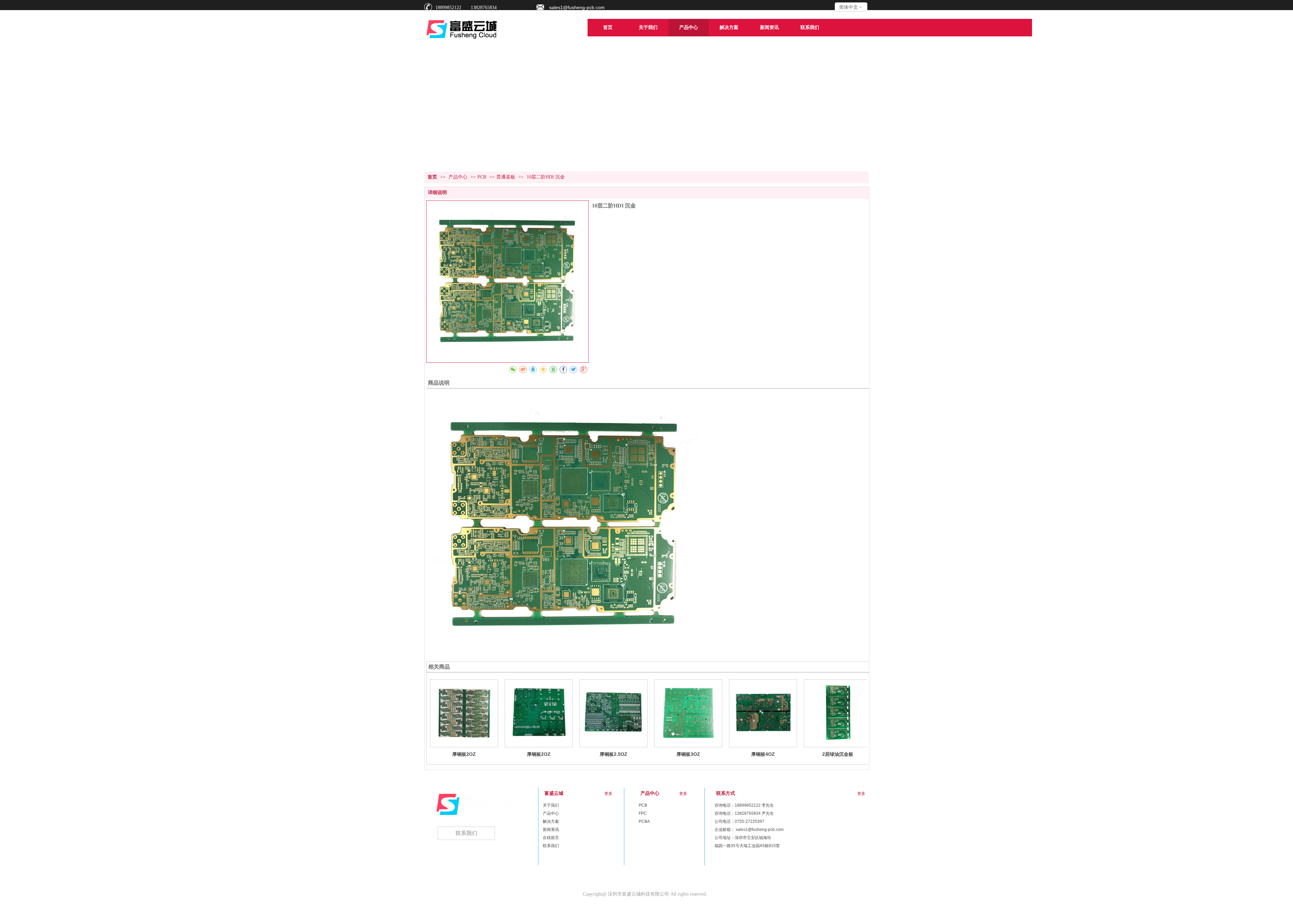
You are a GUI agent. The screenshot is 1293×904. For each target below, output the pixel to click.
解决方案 (551, 821)
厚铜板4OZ (763, 754)
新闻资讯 (551, 829)
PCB (481, 177)
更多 (683, 794)
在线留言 (551, 837)
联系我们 (551, 845)
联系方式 (725, 793)
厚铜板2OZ (464, 754)
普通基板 (505, 177)
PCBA (644, 821)
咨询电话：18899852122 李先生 (744, 805)
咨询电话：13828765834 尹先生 (744, 813)
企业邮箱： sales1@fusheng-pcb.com (749, 829)
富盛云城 (553, 793)
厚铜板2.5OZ (613, 754)
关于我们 (551, 805)
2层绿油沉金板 (837, 754)
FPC (643, 813)
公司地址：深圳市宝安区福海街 (743, 837)
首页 (432, 177)
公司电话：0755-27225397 (739, 821)
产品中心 (459, 177)
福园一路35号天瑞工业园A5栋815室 (747, 845)
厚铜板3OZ (688, 754)
